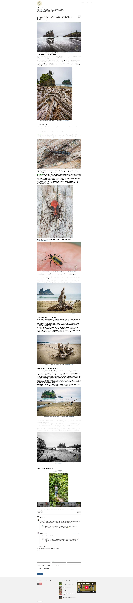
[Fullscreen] (94, 591)
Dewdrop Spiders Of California (68, 590)
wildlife (48, 510)
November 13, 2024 (75, 533)
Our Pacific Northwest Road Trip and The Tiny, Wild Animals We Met (69, 584)
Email (53, 561)
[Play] (78, 591)
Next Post (78, 512)
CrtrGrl (46, 524)
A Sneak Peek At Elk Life (67, 587)
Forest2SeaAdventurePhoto (71, 52)
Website (68, 561)
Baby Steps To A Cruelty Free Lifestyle (69, 597)
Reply (79, 533)
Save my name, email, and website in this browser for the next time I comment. (49, 565)
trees (40, 510)
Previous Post (40, 512)
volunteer (43, 510)
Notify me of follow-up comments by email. (43, 568)
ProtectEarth (38, 510)
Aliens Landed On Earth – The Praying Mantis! (69, 594)
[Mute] (93, 591)
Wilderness (45, 510)
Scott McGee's (42, 10)
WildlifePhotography (51, 510)
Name (38, 561)
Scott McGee (42, 520)
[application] (86, 587)
